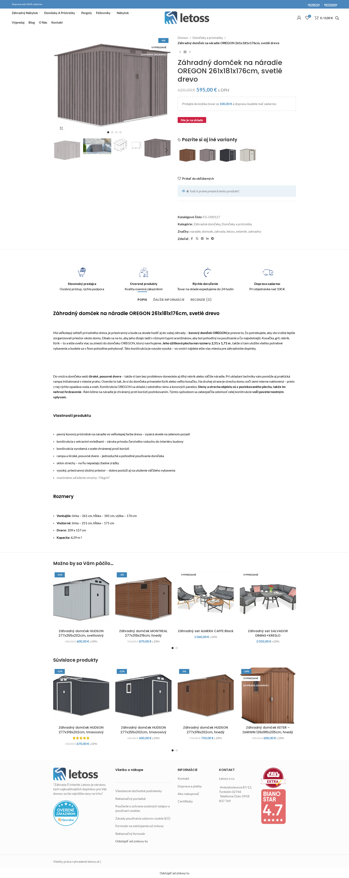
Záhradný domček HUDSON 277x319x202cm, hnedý (205, 729)
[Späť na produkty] (185, 51)
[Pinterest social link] (202, 238)
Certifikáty (185, 801)
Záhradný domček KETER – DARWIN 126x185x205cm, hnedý (268, 729)
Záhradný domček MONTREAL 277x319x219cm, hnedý (143, 633)
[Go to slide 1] (108, 132)
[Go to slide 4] (120, 132)
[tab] (142, 297)
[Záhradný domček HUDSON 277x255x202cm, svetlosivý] (81, 599)
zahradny (254, 231)
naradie (195, 231)
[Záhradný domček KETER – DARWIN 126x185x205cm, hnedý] (268, 696)
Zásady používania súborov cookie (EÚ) (142, 818)
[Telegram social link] (212, 238)
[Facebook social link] (191, 238)
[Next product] (189, 51)
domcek (207, 231)
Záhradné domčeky (207, 224)
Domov (183, 37)
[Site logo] (187, 17)
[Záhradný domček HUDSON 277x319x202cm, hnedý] (206, 696)
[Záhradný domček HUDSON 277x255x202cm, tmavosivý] (143, 696)
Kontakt (183, 778)
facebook (314, 4)
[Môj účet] (299, 18)
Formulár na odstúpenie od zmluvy (139, 826)
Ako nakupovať (188, 794)
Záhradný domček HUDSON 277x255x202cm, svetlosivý (81, 633)
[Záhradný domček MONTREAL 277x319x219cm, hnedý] (143, 599)
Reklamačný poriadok (130, 798)
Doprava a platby (190, 786)
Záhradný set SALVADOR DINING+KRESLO (268, 633)
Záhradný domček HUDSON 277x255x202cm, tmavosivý (143, 729)
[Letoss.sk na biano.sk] (278, 806)
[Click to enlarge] (61, 128)
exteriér (241, 231)
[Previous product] (180, 51)
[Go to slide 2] (112, 132)
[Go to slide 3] (116, 132)
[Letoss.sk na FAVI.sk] (278, 778)
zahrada (219, 231)
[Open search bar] (337, 18)
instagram (330, 4)
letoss (231, 231)
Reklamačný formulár (130, 833)
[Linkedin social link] (207, 238)
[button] (58, 150)
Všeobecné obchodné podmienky (138, 791)
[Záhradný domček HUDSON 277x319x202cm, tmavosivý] (81, 696)
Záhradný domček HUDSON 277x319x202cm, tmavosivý (81, 729)
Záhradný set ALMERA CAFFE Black (205, 631)
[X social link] (197, 238)
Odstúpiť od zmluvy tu (131, 841)
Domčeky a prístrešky (208, 37)
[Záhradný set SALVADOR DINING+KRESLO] (268, 599)
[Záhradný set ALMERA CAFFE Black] (206, 599)
